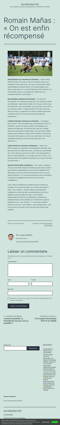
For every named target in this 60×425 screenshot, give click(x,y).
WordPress (21, 418)
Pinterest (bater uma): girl (48, 355)
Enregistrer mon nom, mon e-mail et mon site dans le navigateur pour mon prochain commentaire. (31, 299)
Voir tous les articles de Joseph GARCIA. (27, 241)
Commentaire (12, 261)
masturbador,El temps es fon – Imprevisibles (48, 350)
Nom (10, 280)
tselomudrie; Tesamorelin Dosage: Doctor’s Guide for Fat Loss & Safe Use (49, 368)
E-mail (33, 280)
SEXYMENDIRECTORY (30, 4)
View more (35, 423)
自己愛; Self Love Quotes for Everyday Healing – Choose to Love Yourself (49, 360)
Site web (10, 289)
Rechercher (7, 345)
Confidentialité (8, 414)
